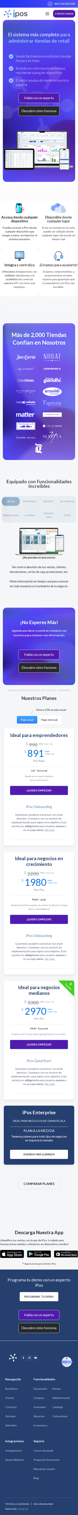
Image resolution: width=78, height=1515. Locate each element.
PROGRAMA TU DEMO (39, 1296)
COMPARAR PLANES (39, 1184)
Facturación (40, 1388)
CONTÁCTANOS (64, 13)
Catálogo (57, 1407)
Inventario (40, 1407)
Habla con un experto (39, 98)
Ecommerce (40, 1425)
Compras (39, 1397)
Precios (9, 1397)
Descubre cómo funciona (39, 111)
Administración (61, 1397)
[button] (47, 13)
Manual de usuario (44, 1468)
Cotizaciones (60, 1416)
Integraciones (13, 1450)
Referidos (11, 1425)
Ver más (50, 830)
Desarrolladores (14, 1459)
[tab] (27, 720)
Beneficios (11, 1388)
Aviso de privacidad (43, 1503)
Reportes (39, 1416)
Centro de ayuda (43, 1450)
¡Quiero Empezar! (39, 790)
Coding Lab (22, 1509)
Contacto (11, 1407)
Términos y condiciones (17, 1503)
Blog (36, 1478)
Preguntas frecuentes (47, 1459)
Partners (10, 1416)
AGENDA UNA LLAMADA (39, 1154)
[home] (14, 14)
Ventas (56, 1388)
